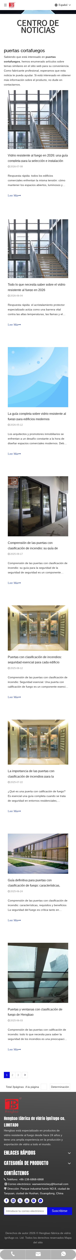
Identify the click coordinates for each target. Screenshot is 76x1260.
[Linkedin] (13, 1200)
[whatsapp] (40, 1200)
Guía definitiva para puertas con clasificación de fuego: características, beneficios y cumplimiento (34, 885)
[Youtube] (26, 1200)
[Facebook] (6, 1200)
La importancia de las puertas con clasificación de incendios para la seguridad (31, 776)
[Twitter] (20, 1200)
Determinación (60, 1086)
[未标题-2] (13, 1105)
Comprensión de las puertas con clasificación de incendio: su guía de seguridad (33, 548)
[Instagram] (33, 1200)
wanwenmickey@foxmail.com (50, 1184)
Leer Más (13, 195)
